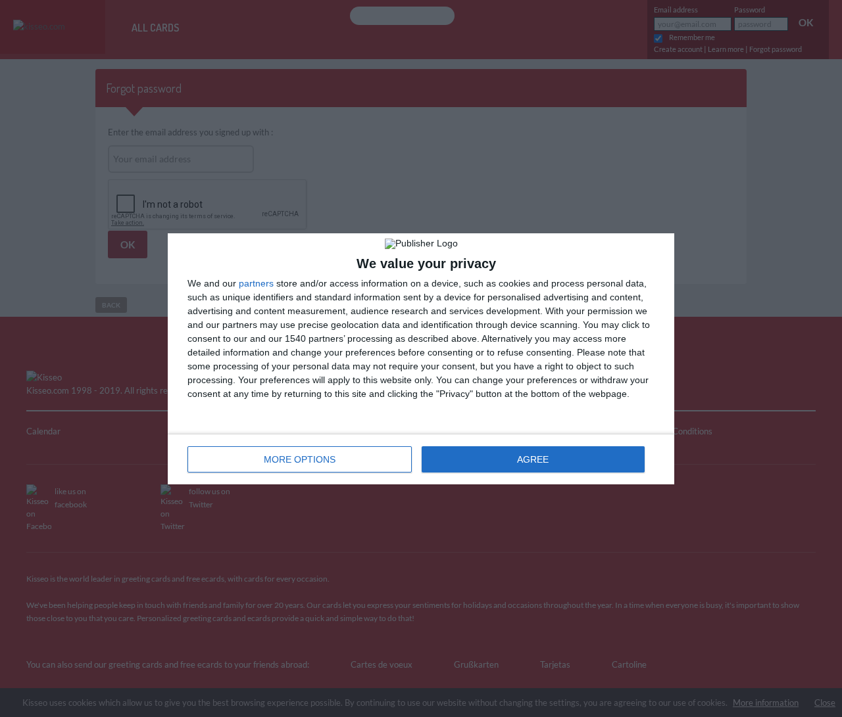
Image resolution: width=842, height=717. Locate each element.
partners (256, 283)
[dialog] (421, 358)
